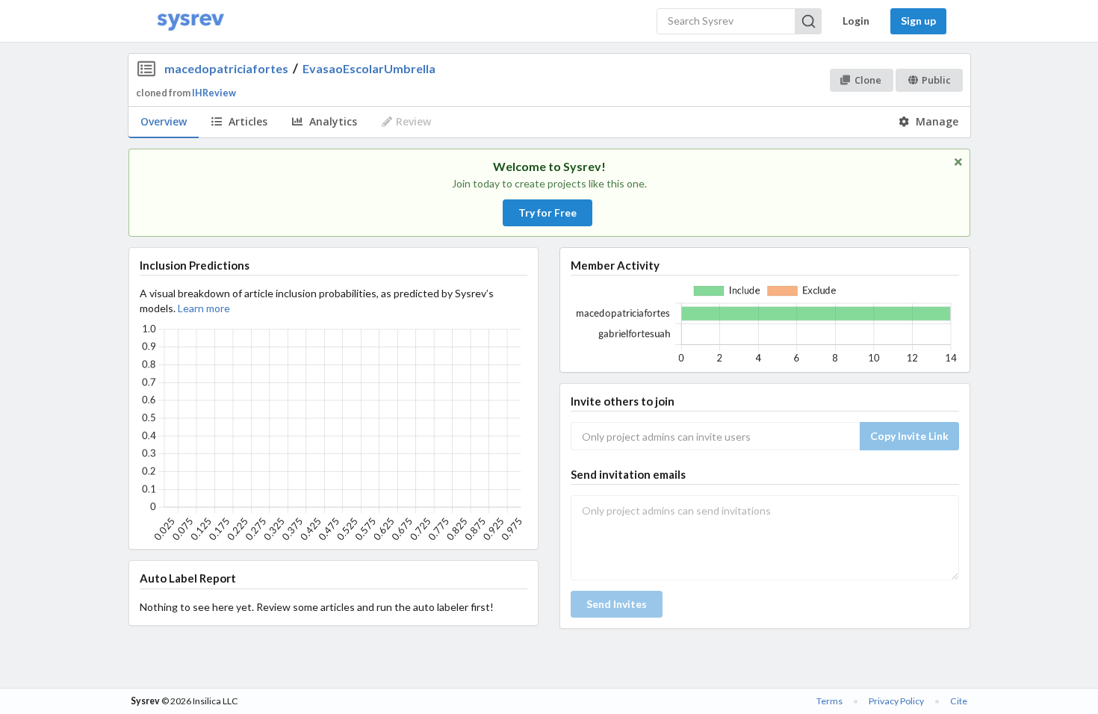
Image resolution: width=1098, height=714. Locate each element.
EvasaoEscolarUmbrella (369, 68)
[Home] (190, 21)
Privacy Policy (896, 701)
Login (856, 20)
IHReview (214, 93)
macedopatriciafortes (226, 68)
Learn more (204, 308)
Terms (829, 701)
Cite (958, 701)
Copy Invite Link (909, 435)
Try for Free (547, 212)
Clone (867, 80)
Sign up (918, 20)
